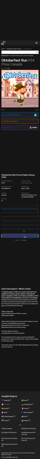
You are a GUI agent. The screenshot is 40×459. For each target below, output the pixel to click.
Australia (7, 400)
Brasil (26, 400)
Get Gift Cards (7, 127)
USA (26, 416)
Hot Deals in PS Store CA (9, 432)
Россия (7, 420)
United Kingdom (9, 416)
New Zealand (29, 412)
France (27, 408)
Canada (7, 404)
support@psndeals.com (11, 457)
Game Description (28, 55)
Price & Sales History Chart (16, 55)
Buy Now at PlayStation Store (12, 115)
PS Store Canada (6, 428)
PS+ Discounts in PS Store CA (9, 439)
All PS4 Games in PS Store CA (9, 445)
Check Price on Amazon (10, 121)
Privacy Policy (16, 453)
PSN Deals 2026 (7, 453)
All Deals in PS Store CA (28, 428)
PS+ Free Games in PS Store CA (28, 439)
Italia (6, 412)
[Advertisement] (20, 20)
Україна (27, 420)
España (7, 408)
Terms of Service (24, 453)
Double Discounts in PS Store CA (28, 433)
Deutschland (28, 404)
